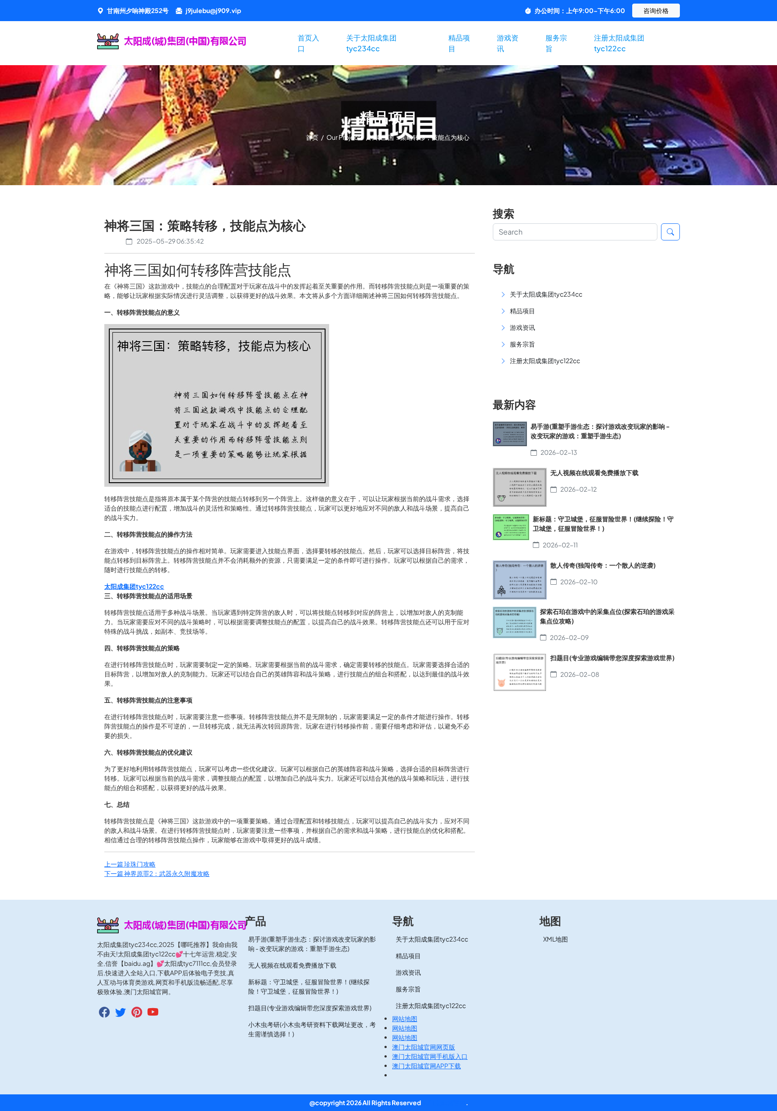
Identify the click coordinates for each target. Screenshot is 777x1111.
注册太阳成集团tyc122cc (619, 43)
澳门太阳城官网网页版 (423, 1047)
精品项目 (459, 43)
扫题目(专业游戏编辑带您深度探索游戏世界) (309, 1008)
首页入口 (308, 43)
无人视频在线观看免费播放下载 (292, 965)
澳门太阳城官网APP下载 (426, 1066)
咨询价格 (656, 10)
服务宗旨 (556, 43)
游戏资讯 (507, 43)
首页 (312, 137)
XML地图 (555, 939)
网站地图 (404, 1018)
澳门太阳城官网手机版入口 (430, 1056)
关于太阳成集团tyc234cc (371, 43)
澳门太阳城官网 (444, 1102)
